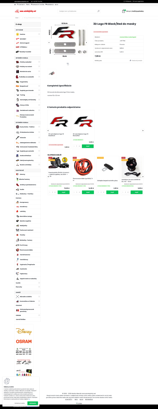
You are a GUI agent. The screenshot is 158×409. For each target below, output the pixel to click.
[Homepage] (15, 4)
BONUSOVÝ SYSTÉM (38, 4)
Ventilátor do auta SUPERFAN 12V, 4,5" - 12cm (131, 180)
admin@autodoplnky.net (21, 1)
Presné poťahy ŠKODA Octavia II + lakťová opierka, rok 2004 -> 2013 (59, 174)
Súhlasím (32, 403)
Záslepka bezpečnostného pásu (107, 180)
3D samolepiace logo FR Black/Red (80, 134)
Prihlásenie (128, 1)
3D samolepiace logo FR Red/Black (56, 134)
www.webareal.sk (32, 407)
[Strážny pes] (131, 61)
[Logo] (25, 11)
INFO (28, 4)
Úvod (16, 18)
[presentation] (49, 42)
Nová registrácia (139, 1)
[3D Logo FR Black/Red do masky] (67, 39)
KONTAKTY (22, 4)
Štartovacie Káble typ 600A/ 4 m (83, 179)
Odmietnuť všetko (19, 403)
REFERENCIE (50, 4)
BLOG (56, 4)
